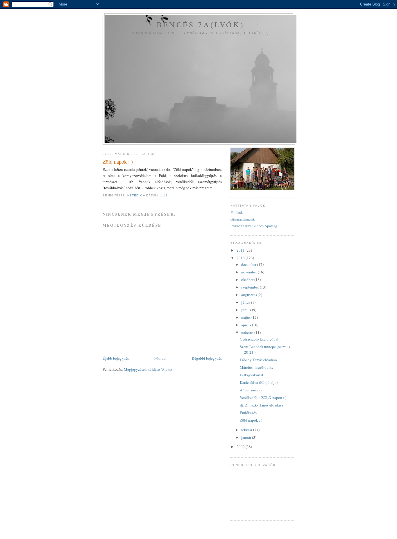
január (246, 437)
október (247, 279)
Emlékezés (248, 412)
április (246, 324)
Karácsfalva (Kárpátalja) (259, 382)
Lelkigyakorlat (251, 374)
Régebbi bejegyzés (207, 358)
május (246, 317)
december (249, 264)
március (247, 332)
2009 (241, 446)
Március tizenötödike (256, 367)
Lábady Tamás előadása (258, 359)
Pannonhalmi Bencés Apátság (253, 225)
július (246, 302)
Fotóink (236, 212)
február (247, 429)
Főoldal (160, 358)
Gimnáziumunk (242, 219)
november (249, 272)
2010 (241, 257)
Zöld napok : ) (251, 420)
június (246, 309)
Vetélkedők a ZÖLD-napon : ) (263, 397)
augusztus (249, 294)
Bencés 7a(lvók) (200, 24)
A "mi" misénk (251, 390)
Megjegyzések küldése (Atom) (148, 369)
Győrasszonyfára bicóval (259, 339)
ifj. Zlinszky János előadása (261, 405)
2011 (241, 250)
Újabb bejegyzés (116, 358)
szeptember (250, 287)
